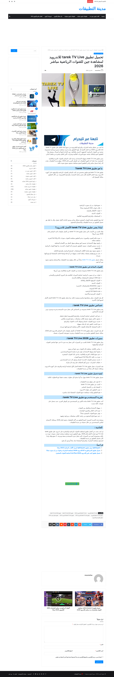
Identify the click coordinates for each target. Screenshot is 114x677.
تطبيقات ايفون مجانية (82, 16)
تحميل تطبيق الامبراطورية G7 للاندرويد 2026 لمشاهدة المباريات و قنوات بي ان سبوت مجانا (73, 450)
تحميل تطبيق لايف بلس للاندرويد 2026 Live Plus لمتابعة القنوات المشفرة (78, 453)
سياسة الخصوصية (22, 674)
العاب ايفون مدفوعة (30, 176)
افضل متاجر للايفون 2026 (36, 16)
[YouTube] (38, 674)
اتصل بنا (15, 674)
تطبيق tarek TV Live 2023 (68, 513)
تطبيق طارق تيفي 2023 (53, 515)
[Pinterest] (42, 674)
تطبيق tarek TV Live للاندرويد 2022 (82, 515)
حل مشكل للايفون (58, 16)
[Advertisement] (57, 32)
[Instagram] (34, 674)
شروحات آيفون (48, 16)
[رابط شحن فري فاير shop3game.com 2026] (31, 104)
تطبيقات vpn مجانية (30, 184)
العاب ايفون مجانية (30, 173)
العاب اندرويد (32, 168)
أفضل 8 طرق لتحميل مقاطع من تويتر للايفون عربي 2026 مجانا (19, 148)
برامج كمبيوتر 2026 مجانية (28, 181)
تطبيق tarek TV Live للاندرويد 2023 (67, 515)
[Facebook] (46, 674)
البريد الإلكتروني (99, 650)
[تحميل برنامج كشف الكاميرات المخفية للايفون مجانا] (31, 133)
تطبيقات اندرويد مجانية (92, 50)
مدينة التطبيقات (77, 674)
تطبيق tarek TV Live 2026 (55, 513)
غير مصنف (32, 202)
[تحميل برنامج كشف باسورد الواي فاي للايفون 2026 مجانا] (31, 126)
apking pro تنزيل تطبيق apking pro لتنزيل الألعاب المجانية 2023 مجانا (78, 448)
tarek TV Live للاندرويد (92, 513)
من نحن (10, 674)
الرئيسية (100, 50)
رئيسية (103, 16)
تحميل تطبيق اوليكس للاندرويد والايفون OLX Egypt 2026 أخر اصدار (19, 140)
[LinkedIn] (40, 674)
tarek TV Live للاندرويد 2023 (80, 513)
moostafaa (97, 70)
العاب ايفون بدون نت (94, 16)
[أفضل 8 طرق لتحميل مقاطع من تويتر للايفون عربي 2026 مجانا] (31, 149)
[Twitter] (44, 674)
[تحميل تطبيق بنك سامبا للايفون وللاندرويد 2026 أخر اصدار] (31, 118)
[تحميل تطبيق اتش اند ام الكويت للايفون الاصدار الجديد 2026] (31, 111)
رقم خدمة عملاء (31, 197)
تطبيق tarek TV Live (88, 260)
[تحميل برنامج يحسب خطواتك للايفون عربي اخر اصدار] (31, 96)
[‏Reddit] (36, 674)
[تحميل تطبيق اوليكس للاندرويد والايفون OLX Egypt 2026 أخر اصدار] (31, 141)
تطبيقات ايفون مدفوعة (70, 16)
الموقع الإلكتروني (69, 650)
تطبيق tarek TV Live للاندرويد (97, 515)
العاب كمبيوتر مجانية (30, 178)
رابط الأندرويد (71, 484)
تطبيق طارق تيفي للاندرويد (98, 517)
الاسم (101, 644)
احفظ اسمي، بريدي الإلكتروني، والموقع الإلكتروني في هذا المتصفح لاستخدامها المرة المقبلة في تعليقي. (78, 657)
